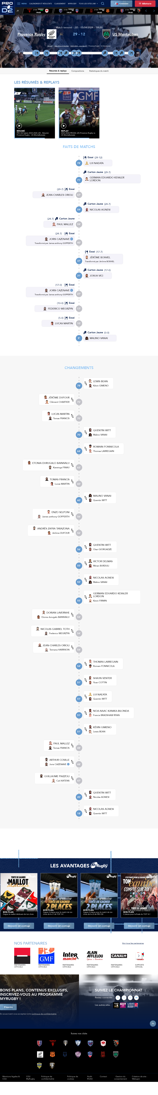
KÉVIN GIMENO (102, 727)
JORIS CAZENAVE (59, 239)
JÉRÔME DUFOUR (59, 397)
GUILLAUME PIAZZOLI (56, 776)
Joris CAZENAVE (57, 764)
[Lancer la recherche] (102, 3)
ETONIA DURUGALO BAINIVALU (50, 463)
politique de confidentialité (44, 1013)
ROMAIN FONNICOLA (106, 446)
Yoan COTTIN (100, 682)
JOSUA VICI (96, 275)
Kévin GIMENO (101, 385)
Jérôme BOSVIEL (106, 261)
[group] (37, 11)
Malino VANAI (100, 434)
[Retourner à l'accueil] (7, 8)
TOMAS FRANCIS (59, 479)
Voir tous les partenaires (133, 943)
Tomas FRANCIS (61, 418)
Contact (103, 1076)
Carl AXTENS (62, 780)
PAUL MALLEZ (65, 224)
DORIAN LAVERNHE (58, 612)
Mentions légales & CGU (11, 1077)
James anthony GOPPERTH (61, 243)
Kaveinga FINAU (61, 467)
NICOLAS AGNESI (100, 209)
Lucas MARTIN (62, 484)
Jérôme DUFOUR (60, 533)
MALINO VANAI (99, 338)
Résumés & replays (58, 70)
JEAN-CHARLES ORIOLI (59, 194)
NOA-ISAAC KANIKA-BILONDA (111, 710)
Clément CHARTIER (59, 402)
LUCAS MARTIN (64, 323)
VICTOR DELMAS (103, 561)
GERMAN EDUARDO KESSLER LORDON (107, 179)
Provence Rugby (32, 34)
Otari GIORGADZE (102, 549)
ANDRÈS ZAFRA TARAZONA (53, 528)
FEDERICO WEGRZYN (60, 308)
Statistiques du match (99, 70)
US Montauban (125, 34)
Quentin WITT (100, 500)
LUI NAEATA (97, 163)
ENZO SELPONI (60, 512)
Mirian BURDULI (101, 565)
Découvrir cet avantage (19, 925)
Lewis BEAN (99, 731)
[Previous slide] (146, 11)
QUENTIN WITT (102, 430)
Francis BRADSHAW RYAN (106, 715)
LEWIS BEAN (100, 381)
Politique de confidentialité (47, 1077)
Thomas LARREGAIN (103, 451)
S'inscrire (8, 1007)
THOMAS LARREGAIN (105, 661)
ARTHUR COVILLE (59, 759)
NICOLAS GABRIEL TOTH (55, 629)
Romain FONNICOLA (104, 666)
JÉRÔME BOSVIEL (100, 257)
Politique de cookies (72, 1077)
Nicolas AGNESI (101, 797)
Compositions (77, 70)
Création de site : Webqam (139, 1077)
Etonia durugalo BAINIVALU (55, 617)
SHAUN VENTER (102, 678)
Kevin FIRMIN (100, 600)
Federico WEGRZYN (59, 633)
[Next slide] (154, 11)
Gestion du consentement (120, 1077)
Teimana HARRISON (59, 649)
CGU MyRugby (30, 1077)
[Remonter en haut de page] (153, 1023)
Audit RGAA (90, 1077)
